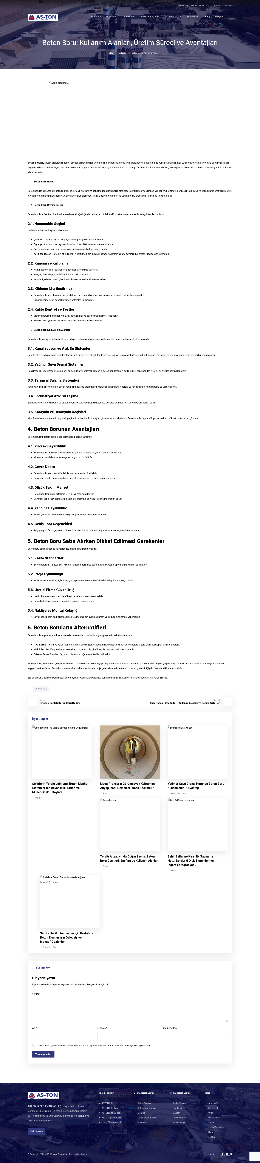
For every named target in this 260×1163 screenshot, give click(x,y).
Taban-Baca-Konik (147, 1117)
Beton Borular (144, 1103)
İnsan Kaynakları (216, 1127)
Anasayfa (213, 1103)
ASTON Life (107, 1103)
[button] (30, 5)
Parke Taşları (179, 1103)
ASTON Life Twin (110, 1108)
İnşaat (211, 1122)
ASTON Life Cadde (111, 1113)
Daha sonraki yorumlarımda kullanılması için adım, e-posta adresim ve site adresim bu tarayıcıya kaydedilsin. (93, 1045)
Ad (34, 1028)
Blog (210, 1132)
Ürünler (211, 1113)
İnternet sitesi (170, 1028)
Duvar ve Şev (179, 1117)
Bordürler (177, 1108)
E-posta (102, 1028)
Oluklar (176, 1113)
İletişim (211, 1137)
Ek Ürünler (142, 1122)
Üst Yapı (52, 947)
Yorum (36, 993)
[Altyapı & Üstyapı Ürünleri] (43, 17)
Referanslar (214, 1117)
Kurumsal (213, 1108)
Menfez (141, 1113)
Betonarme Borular (147, 1108)
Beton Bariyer (179, 1122)
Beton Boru (181, 793)
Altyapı (38, 797)
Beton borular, (36, 162)
